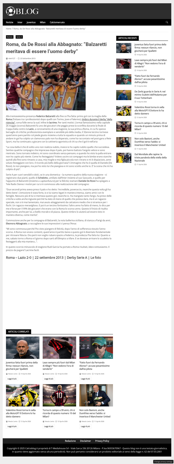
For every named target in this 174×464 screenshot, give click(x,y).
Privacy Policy (102, 440)
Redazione (70, 440)
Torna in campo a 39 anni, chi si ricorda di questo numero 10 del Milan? (59, 413)
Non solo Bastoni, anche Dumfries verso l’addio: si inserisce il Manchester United (94, 413)
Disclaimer (85, 440)
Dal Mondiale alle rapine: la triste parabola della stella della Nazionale (151, 157)
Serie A (19, 37)
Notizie (9, 22)
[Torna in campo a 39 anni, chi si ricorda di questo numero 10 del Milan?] (59, 395)
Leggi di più (12, 378)
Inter (20, 22)
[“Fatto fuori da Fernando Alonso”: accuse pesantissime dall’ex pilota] (96, 348)
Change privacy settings (163, 461)
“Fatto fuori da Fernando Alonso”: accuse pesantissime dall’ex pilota (94, 365)
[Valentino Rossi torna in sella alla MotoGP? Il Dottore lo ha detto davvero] (22, 395)
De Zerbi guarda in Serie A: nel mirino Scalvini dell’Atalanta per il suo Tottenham (151, 94)
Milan (43, 22)
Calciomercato (57, 22)
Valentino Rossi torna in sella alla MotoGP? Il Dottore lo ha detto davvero (21, 413)
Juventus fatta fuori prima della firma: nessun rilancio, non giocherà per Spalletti (22, 365)
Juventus (31, 22)
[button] (167, 22)
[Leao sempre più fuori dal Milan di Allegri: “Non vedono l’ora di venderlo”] (59, 348)
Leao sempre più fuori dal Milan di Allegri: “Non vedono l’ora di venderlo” (59, 365)
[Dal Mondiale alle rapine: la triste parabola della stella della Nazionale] (123, 158)
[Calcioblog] (22, 10)
